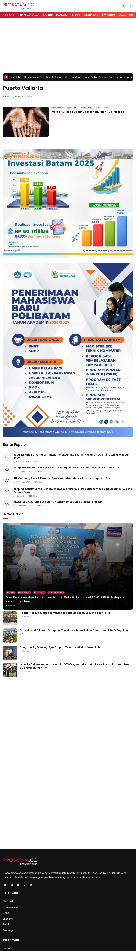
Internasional (29, 15)
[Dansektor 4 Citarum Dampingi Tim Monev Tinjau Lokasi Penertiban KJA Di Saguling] (10, 640)
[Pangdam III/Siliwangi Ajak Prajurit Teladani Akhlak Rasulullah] (10, 657)
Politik (48, 15)
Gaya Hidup (126, 15)
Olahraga (91, 15)
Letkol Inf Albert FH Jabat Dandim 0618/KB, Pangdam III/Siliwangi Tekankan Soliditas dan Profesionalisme (74, 666)
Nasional (9, 15)
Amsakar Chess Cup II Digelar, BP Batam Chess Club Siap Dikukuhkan (57, 502)
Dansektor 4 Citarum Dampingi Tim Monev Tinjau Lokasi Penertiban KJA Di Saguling (74, 630)
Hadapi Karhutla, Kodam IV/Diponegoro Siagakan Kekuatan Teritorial (65, 613)
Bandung (10, 592)
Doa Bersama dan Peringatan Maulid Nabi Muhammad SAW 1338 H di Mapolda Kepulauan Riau (67, 599)
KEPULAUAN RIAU (56, 592)
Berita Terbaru (24, 592)
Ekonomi (62, 15)
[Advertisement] (68, 47)
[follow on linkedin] (31, 885)
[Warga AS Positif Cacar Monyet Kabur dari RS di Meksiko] (26, 134)
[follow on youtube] (18, 885)
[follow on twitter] (24, 885)
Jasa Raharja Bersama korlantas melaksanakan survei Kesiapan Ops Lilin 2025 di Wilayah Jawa (71, 456)
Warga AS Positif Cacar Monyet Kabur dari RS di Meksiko (87, 112)
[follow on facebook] (5, 885)
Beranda (8, 96)
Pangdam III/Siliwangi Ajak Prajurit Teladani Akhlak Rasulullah (60, 647)
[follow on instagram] (11, 885)
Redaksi (7, 948)
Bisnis (76, 15)
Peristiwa (108, 15)
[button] (124, 6)
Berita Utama (39, 592)
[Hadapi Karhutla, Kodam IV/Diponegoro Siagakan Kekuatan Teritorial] (10, 623)
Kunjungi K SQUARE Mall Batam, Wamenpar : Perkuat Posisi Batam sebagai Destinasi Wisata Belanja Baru (72, 490)
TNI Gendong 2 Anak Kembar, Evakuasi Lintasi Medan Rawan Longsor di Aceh (62, 478)
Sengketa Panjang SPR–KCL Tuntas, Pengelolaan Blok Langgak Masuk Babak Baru (66, 467)
